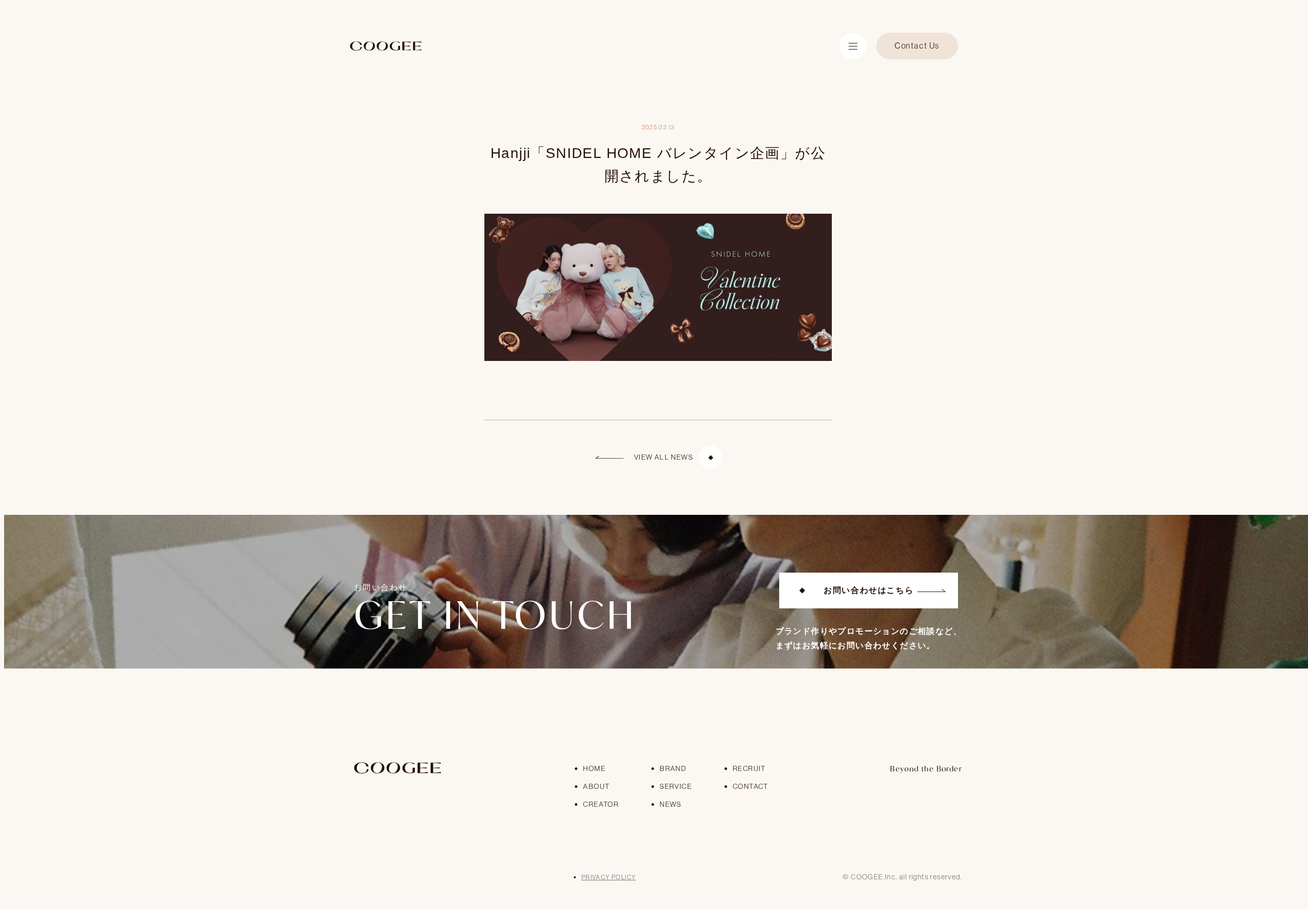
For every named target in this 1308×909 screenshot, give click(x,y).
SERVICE (676, 786)
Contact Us (917, 45)
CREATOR (601, 804)
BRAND (673, 768)
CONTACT (750, 786)
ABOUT (596, 786)
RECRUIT (749, 768)
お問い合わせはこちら (869, 590)
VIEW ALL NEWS (663, 457)
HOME (594, 768)
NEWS (671, 804)
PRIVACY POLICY (608, 877)
